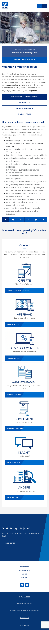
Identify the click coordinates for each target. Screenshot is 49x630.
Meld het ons (12, 497)
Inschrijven (10, 543)
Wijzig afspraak (13, 358)
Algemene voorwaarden (24, 603)
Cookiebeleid (24, 618)
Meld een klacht (14, 462)
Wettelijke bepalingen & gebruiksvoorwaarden (24, 611)
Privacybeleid (24, 625)
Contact (24, 578)
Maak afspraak (13, 324)
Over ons (24, 567)
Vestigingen (24, 570)
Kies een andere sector (23, 60)
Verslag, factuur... (14, 395)
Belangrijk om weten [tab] (24, 108)
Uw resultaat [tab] (24, 102)
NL (38, 6)
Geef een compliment (15, 429)
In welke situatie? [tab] (24, 114)
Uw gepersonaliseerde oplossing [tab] (24, 97)
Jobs (24, 574)
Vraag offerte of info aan (17, 290)
